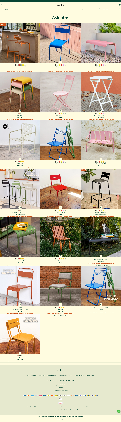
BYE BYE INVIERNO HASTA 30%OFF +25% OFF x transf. (60, 1)
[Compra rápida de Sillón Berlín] (20, 159)
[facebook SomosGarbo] (60, 370)
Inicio (2, 9)
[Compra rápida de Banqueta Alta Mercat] (20, 62)
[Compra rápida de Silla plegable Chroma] (60, 111)
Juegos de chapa (63, 375)
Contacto (61, 380)
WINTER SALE (42, 375)
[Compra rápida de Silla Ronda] (60, 304)
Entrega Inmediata (51, 375)
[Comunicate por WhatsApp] (118, 411)
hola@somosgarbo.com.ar (61, 390)
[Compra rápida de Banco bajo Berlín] (20, 256)
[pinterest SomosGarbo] (63, 370)
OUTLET (71, 375)
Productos (34, 375)
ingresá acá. (64, 409)
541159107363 (61, 385)
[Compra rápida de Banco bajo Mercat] (20, 111)
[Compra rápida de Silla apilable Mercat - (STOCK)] (20, 304)
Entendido (60, 419)
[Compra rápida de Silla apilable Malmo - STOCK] (20, 353)
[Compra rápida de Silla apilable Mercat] (60, 62)
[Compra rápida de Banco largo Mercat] (101, 62)
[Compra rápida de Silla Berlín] (60, 256)
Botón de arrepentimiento (75, 409)
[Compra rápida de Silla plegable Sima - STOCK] (101, 304)
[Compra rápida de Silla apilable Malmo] (60, 207)
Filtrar (83, 9)
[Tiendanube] (60, 407)
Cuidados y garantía (52, 380)
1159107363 (61, 388)
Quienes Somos (70, 380)
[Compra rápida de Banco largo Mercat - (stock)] (101, 256)
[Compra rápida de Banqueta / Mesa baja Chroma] (101, 111)
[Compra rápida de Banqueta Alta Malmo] (101, 207)
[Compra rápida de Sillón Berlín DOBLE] (101, 159)
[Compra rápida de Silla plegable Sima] (60, 159)
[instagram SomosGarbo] (57, 370)
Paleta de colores (90, 375)
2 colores (20, 307)
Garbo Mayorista (79, 375)
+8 (65, 113)
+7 (65, 161)
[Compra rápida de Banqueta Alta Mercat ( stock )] (20, 207)
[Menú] (2, 5)
